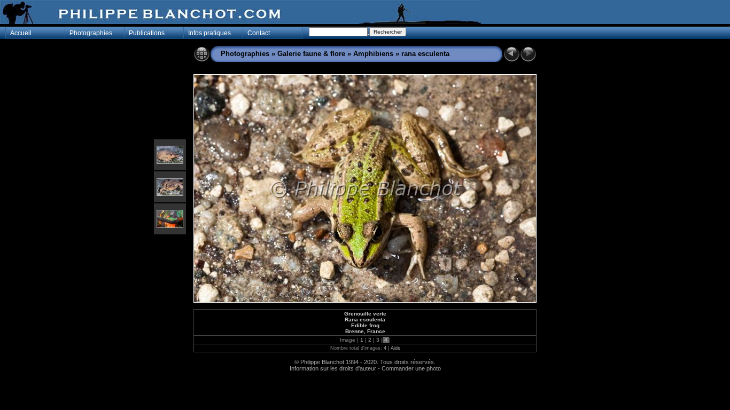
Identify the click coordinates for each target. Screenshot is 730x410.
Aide (395, 348)
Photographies (245, 54)
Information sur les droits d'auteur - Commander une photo (365, 368)
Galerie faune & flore (311, 54)
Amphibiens (373, 54)
